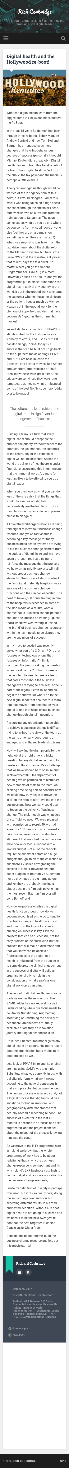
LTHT (46, 1313)
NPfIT (54, 1313)
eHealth (18, 1295)
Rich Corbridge (34, 11)
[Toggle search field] (63, 38)
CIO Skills (47, 1301)
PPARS (17, 1316)
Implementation (22, 1310)
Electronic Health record (38, 1295)
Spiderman (37, 1316)
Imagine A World (33, 1307)
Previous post (21, 1328)
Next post (19, 1334)
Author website (28, 1272)
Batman (35, 1301)
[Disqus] (34, 1395)
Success (51, 1316)
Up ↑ (63, 1460)
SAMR (26, 1316)
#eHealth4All (21, 1301)
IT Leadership (42, 1310)
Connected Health (24, 1304)
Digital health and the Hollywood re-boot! (30, 59)
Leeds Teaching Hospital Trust (36, 1312)
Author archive (19, 1272)
